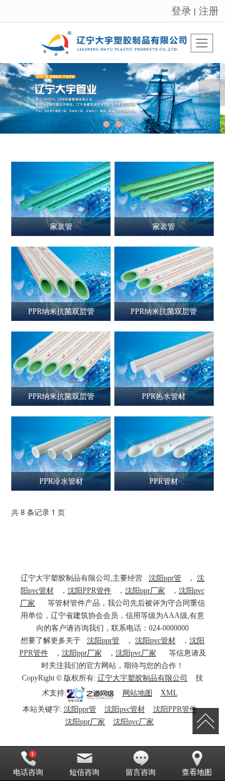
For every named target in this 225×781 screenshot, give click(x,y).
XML (169, 693)
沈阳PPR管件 (89, 590)
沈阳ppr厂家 (145, 590)
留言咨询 (141, 772)
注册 (209, 10)
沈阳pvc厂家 (136, 653)
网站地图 (137, 693)
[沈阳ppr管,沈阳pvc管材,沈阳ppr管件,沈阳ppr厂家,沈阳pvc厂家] (112, 98)
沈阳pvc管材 (155, 640)
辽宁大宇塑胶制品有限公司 (143, 678)
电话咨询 (28, 772)
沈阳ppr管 (165, 578)
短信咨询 (84, 772)
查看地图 (197, 772)
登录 (181, 10)
